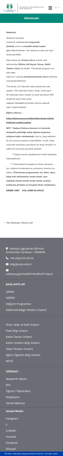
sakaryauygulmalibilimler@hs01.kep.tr (29, 274)
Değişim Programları (18, 304)
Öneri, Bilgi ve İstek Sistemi (22, 324)
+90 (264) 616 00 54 (21, 258)
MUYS (9, 361)
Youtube (11, 436)
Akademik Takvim (16, 379)
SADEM (10, 298)
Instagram (12, 418)
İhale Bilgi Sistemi (17, 330)
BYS (8, 385)
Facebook (12, 442)
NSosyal (11, 449)
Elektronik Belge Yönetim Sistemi (26, 310)
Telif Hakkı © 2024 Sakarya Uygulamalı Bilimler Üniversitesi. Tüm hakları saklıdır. (31, 454)
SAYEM (10, 291)
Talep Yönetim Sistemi (19, 349)
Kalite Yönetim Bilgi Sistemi (23, 343)
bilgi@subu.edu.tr (20, 264)
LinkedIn (11, 430)
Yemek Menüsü (15, 403)
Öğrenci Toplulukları (18, 391)
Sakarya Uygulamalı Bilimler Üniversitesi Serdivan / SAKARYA (25, 250)
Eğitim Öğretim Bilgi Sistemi (23, 355)
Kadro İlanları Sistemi (19, 337)
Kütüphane (12, 397)
